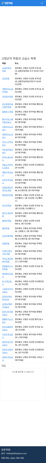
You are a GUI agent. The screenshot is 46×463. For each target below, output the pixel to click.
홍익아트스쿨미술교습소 (7, 120)
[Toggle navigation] (42, 3)
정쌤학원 (5, 243)
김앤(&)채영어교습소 (7, 305)
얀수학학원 (6, 205)
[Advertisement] (23, 34)
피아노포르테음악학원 (7, 260)
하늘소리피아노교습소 (7, 166)
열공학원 (5, 228)
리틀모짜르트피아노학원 (7, 189)
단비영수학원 (7, 96)
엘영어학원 (6, 220)
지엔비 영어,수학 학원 (7, 252)
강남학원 (5, 78)
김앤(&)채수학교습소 (7, 298)
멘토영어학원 (7, 195)
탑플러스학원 (7, 111)
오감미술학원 (7, 235)
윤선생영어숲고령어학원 (7, 105)
